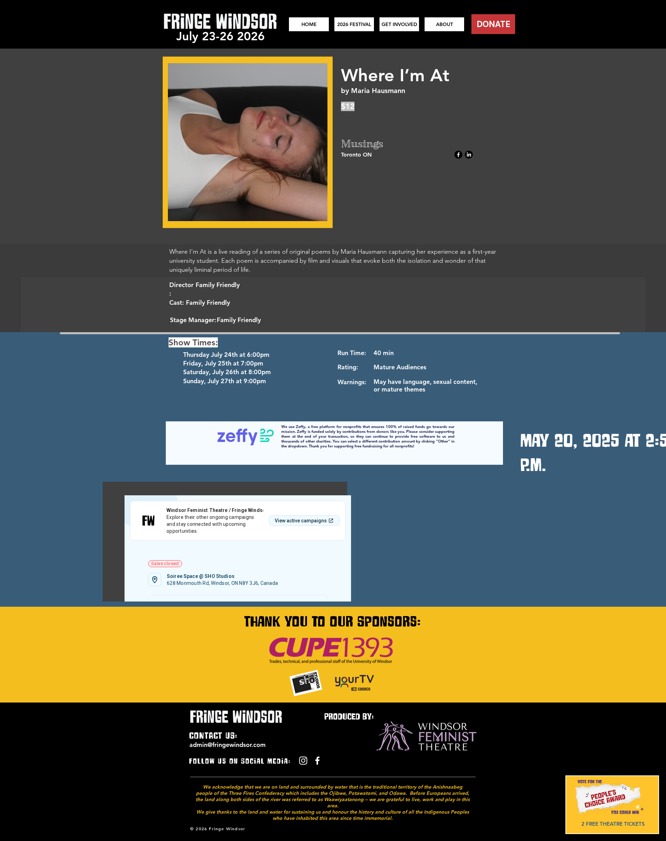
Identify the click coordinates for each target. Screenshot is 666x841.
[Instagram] (303, 760)
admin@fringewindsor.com (227, 745)
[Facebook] (458, 155)
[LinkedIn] (469, 155)
